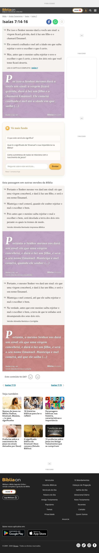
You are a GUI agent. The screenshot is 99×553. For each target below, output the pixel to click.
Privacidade (49, 514)
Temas (49, 509)
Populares (49, 504)
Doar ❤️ (9, 492)
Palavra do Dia (49, 495)
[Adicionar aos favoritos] (61, 21)
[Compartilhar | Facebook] (48, 21)
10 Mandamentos (81, 480)
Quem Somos (82, 514)
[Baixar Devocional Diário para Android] (13, 533)
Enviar (55, 166)
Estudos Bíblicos (50, 485)
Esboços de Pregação (82, 485)
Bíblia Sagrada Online (12, 12)
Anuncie (65, 519)
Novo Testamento (81, 499)
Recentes (82, 504)
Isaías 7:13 (10, 385)
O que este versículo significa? (20, 138)
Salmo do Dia (81, 490)
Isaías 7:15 (56, 385)
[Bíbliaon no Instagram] (89, 545)
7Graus (15, 546)
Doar (77, 10)
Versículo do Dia (49, 490)
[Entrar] (86, 10)
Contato (81, 509)
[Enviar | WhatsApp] (55, 21)
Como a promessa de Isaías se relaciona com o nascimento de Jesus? (27, 156)
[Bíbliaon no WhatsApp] (78, 545)
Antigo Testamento (49, 499)
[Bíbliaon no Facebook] (95, 545)
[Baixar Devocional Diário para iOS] (38, 533)
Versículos (49, 480)
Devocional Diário (81, 495)
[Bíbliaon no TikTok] (84, 545)
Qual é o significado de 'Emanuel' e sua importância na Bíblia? (31, 146)
